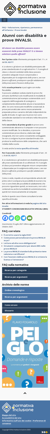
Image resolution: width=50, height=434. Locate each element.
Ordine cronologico (14, 290)
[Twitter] (11, 218)
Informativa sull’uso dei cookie (16, 420)
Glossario (9, 310)
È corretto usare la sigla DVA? (17, 235)
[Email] (29, 218)
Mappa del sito (9, 415)
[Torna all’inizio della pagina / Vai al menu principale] (25, 393)
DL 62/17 (9, 62)
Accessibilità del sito (11, 418)
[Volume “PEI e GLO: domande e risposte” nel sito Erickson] (25, 351)
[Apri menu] (4, 20)
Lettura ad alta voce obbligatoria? (20, 243)
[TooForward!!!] (45, 432)
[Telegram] (23, 218)
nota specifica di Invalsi (27, 148)
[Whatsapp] (17, 218)
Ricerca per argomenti (16, 277)
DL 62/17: (12, 155)
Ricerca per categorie (16, 270)
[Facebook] (5, 218)
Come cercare (11, 305)
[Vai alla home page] (25, 9)
